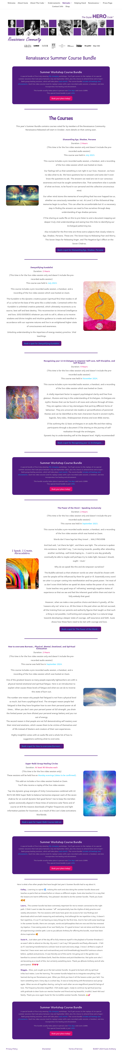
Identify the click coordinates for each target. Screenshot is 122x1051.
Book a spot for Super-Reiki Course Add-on (41, 822)
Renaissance (93, 3)
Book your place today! (61, 98)
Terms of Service (75, 1048)
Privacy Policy (12, 1048)
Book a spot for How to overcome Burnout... (42, 746)
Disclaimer (46, 1048)
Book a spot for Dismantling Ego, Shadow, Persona (80, 249)
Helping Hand (80, 3)
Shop (67, 7)
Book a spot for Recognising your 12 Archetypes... (80, 442)
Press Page (107, 3)
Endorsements (54, 3)
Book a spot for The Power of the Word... (80, 629)
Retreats (66, 3)
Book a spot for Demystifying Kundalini (41, 343)
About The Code (37, 3)
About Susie (23, 3)
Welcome (11, 3)
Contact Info (57, 7)
